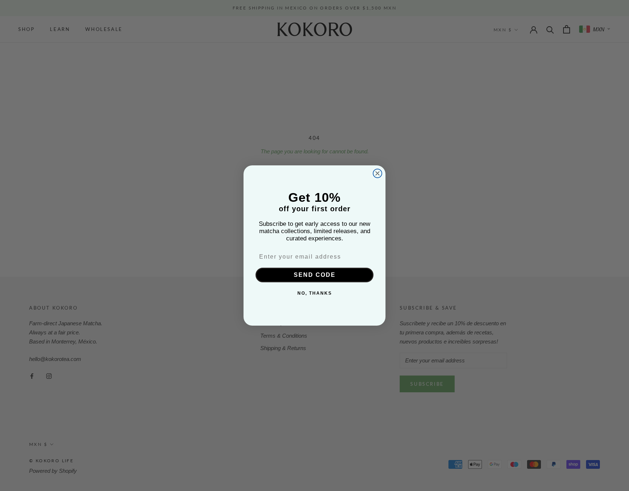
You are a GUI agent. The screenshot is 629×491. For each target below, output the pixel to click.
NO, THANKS (314, 293)
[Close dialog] (377, 173)
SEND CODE (315, 275)
